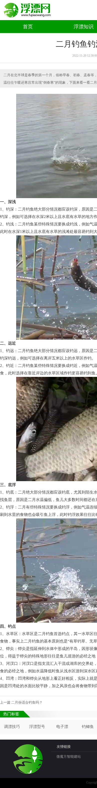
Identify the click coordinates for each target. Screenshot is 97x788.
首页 (28, 26)
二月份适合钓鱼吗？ (27, 702)
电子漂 (62, 726)
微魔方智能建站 (68, 756)
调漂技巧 (12, 726)
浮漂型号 (37, 726)
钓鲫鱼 (88, 726)
